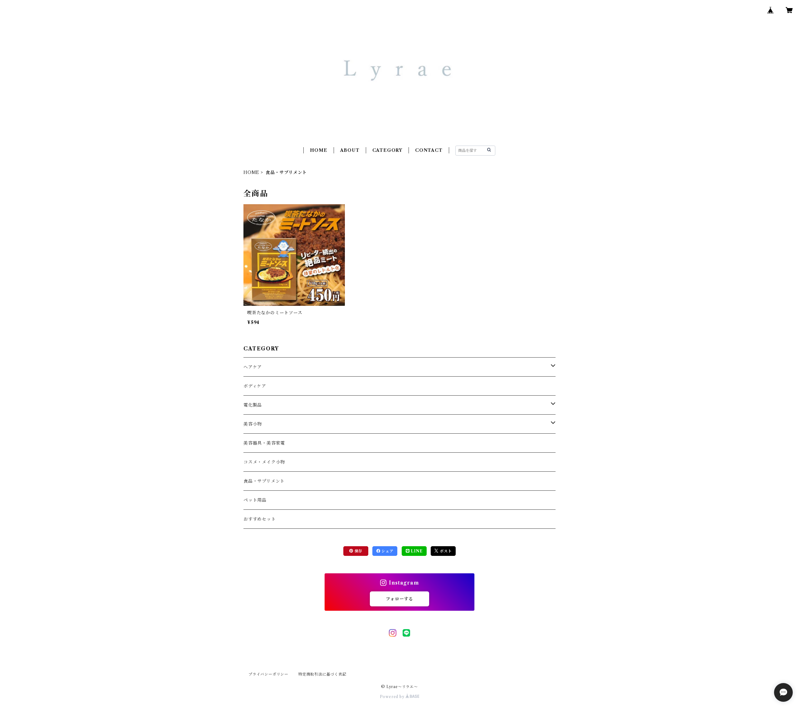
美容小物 (252, 424)
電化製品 (252, 405)
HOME (318, 150)
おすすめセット (259, 519)
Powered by (393, 696)
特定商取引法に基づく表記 (322, 674)
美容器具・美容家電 (264, 443)
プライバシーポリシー (268, 674)
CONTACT (429, 150)
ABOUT (350, 150)
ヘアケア (252, 367)
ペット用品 (255, 500)
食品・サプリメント (264, 481)
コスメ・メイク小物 (264, 462)
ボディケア (254, 386)
